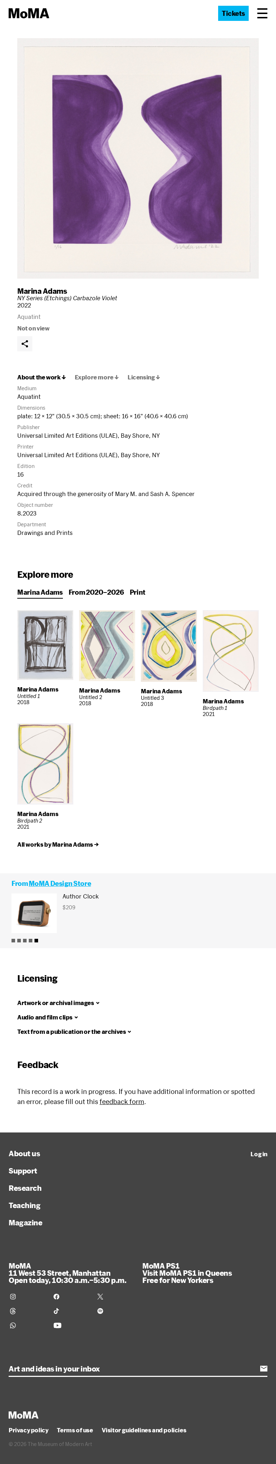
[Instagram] (27, 1296)
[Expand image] (138, 158)
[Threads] (27, 1311)
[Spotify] (115, 1311)
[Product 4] (30, 940)
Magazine (25, 1222)
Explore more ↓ (97, 377)
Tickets (233, 13)
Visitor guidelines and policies (144, 1430)
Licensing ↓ (144, 377)
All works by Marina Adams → (57, 844)
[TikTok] (71, 1311)
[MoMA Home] (29, 13)
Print (138, 592)
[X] (115, 1296)
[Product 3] (25, 940)
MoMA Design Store (60, 883)
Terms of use (75, 1430)
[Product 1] (13, 940)
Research (25, 1188)
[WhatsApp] (27, 1325)
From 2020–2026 (96, 592)
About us (24, 1153)
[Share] (24, 343)
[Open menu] (262, 13)
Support (23, 1170)
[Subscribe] (263, 1368)
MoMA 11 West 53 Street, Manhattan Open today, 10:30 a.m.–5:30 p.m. (67, 1272)
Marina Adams (42, 291)
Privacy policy (28, 1430)
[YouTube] (71, 1325)
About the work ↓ (41, 377)
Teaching (24, 1205)
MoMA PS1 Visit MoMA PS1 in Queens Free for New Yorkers (187, 1272)
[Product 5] (36, 940)
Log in (258, 1154)
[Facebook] (71, 1296)
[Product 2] (19, 940)
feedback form (122, 1101)
